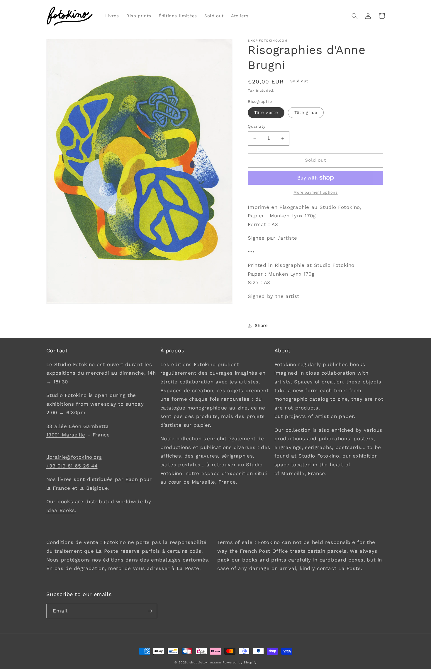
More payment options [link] (315, 192)
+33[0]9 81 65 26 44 (72, 466)
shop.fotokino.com (205, 662)
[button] (355, 16)
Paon (131, 479)
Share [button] (261, 325)
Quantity (256, 126)
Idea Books (60, 510)
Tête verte (266, 112)
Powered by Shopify (240, 662)
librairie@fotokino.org (74, 457)
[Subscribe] (150, 611)
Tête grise (306, 112)
